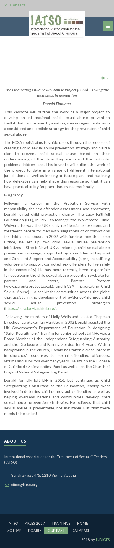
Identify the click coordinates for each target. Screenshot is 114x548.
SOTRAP (14, 530)
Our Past (56, 530)
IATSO (12, 523)
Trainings (61, 523)
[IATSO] (57, 25)
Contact (17, 4)
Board (34, 530)
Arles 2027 (35, 523)
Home (82, 523)
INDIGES (102, 539)
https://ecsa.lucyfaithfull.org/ (30, 308)
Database (81, 530)
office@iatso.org (24, 484)
